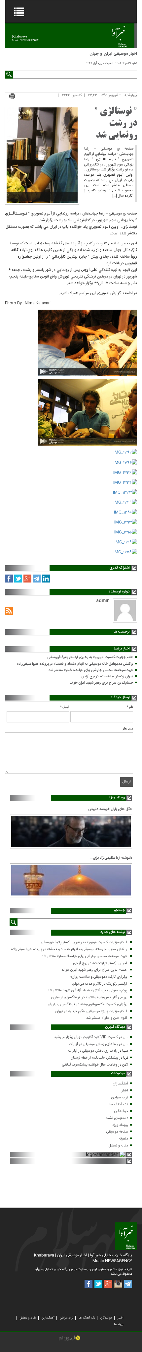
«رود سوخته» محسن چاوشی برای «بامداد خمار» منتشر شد (91, 670)
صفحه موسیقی (117, 1132)
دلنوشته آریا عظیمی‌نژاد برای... (111, 858)
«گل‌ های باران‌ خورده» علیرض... (108, 809)
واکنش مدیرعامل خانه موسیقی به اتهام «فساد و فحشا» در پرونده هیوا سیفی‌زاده (75, 664)
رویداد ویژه (120, 1125)
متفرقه (123, 1139)
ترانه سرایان (119, 1098)
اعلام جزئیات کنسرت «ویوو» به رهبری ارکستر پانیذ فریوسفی (90, 657)
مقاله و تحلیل (118, 1146)
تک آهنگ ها (118, 1105)
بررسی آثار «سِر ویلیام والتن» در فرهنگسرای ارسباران (89, 998)
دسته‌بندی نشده (117, 1118)
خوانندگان (121, 1111)
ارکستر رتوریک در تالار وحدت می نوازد (99, 984)
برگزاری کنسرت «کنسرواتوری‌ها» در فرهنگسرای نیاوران (87, 1005)
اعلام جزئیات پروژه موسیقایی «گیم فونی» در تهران (91, 1011)
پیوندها (118, 1324)
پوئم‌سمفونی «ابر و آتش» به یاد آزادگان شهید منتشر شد (87, 991)
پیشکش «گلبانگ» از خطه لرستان (94, 1058)
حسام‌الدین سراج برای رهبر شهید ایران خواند (101, 683)
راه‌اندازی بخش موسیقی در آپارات (93, 1044)
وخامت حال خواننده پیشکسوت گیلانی (89, 1065)
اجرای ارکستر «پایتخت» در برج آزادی (107, 677)
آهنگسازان (120, 1084)
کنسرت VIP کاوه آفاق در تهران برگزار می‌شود (86, 1037)
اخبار (125, 1091)
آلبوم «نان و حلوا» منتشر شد (106, 1018)
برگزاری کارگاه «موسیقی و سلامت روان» (98, 977)
